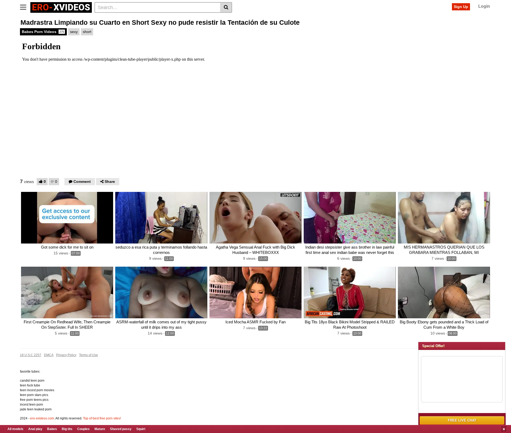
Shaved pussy (120, 429)
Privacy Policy (66, 355)
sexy (74, 32)
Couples (83, 429)
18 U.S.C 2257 (30, 355)
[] (226, 7)
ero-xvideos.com (42, 418)
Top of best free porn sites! (102, 418)
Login (484, 6)
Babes (52, 429)
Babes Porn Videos (43, 32)
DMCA (48, 355)
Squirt (140, 429)
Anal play (35, 429)
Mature (99, 429)
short (87, 32)
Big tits (67, 429)
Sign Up (461, 7)
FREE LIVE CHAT (462, 420)
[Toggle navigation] (25, 6)
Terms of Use (88, 355)
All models (15, 429)
